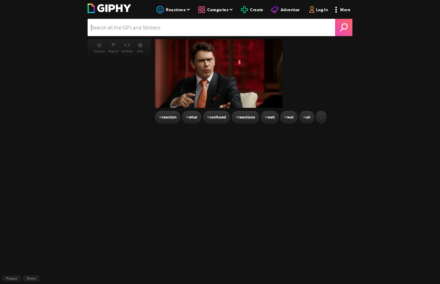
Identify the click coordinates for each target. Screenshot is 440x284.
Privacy (11, 278)
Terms (31, 278)
